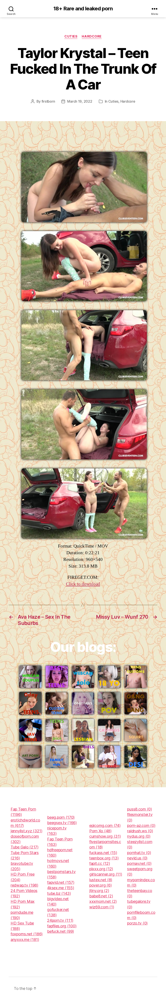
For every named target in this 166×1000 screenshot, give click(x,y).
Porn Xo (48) (100, 831)
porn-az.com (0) (141, 825)
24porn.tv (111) (60, 920)
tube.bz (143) (59, 893)
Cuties (70, 36)
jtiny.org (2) (99, 890)
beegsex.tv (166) (62, 822)
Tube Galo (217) (24, 847)
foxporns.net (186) (27, 934)
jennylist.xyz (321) (26, 831)
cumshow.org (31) (105, 836)
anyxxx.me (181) (25, 939)
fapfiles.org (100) (61, 926)
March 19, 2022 (79, 101)
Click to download (83, 584)
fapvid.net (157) (60, 882)
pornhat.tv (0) (139, 852)
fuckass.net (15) (103, 852)
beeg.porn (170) (61, 817)
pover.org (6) (100, 885)
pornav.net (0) (139, 863)
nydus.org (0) (138, 836)
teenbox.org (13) (104, 858)
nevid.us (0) (137, 858)
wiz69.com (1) (101, 907)
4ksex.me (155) (60, 888)
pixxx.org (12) (101, 869)
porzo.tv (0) (137, 923)
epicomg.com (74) (105, 825)
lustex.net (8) (100, 880)
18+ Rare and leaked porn (82, 8)
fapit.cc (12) (99, 863)
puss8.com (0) (139, 809)
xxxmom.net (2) (103, 901)
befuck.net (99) (60, 931)
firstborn (48, 101)
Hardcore (91, 36)
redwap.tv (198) (24, 885)
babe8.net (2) (101, 896)
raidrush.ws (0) (140, 831)
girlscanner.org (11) (105, 874)
